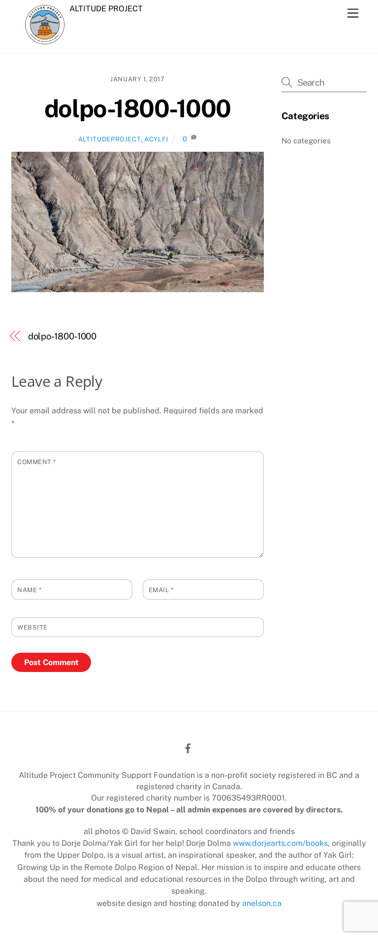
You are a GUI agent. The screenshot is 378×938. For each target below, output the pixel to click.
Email (161, 590)
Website (32, 627)
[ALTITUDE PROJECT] (44, 39)
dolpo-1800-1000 (137, 108)
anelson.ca (262, 903)
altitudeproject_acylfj (123, 139)
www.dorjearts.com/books (280, 843)
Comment (36, 462)
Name (29, 590)
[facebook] (188, 747)
